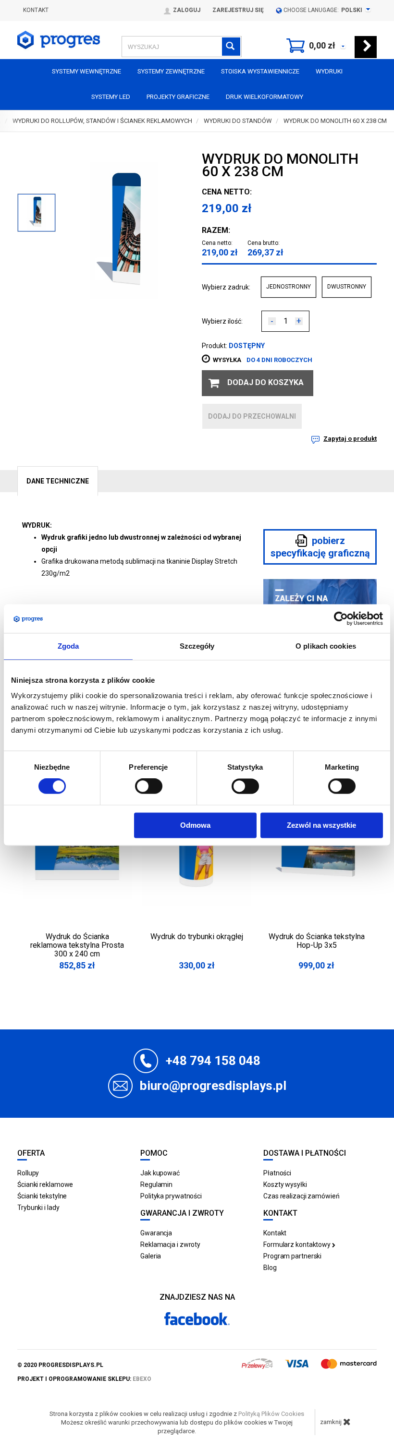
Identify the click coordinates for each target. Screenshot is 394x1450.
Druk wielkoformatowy (264, 96)
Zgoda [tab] (68, 646)
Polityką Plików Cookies (271, 1413)
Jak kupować (160, 1173)
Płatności (277, 1173)
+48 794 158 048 (213, 1060)
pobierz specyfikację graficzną (320, 547)
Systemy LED (110, 96)
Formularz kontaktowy (297, 1244)
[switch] (148, 786)
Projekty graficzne (178, 96)
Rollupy (28, 1173)
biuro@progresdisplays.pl (213, 1085)
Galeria (150, 1256)
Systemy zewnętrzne (171, 71)
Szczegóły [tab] (197, 646)
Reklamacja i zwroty (170, 1244)
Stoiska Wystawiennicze (260, 71)
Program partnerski (292, 1256)
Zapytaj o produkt (350, 438)
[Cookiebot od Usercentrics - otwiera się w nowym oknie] (341, 618)
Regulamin (156, 1184)
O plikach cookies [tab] (326, 646)
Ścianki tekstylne (42, 1196)
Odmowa (195, 825)
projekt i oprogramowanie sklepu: (84, 1379)
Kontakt (36, 10)
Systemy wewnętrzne (86, 71)
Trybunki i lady (38, 1207)
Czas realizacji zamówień (301, 1196)
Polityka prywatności (171, 1196)
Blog (270, 1267)
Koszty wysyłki (285, 1184)
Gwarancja (156, 1233)
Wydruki (329, 71)
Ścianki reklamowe (45, 1184)
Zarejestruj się (238, 10)
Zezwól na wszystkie (321, 825)
